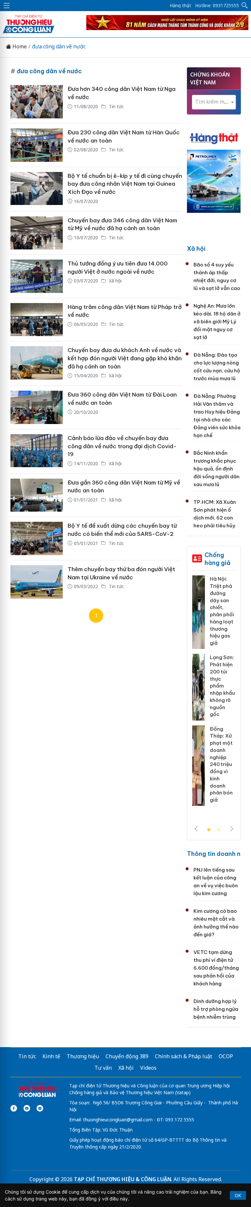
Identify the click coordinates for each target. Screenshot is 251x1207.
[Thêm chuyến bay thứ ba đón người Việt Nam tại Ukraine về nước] (36, 582)
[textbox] (213, 101)
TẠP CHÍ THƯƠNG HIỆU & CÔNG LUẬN (122, 1179)
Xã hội (115, 281)
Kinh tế (51, 1056)
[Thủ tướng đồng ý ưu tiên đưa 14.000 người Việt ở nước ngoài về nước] (36, 276)
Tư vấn (103, 1067)
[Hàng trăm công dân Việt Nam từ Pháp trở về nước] (36, 319)
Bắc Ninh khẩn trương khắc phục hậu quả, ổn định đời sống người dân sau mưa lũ (216, 468)
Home (19, 46)
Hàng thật (180, 5)
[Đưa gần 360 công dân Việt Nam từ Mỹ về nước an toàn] (36, 495)
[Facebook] (13, 1108)
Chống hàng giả (217, 559)
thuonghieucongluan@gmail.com (118, 1119)
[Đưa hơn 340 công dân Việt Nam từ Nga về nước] (36, 101)
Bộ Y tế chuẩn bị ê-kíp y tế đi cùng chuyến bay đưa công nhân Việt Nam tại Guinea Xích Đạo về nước (125, 184)
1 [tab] (209, 830)
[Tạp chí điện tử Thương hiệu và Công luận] (37, 1090)
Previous (196, 829)
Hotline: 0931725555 (217, 5)
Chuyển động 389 (127, 1056)
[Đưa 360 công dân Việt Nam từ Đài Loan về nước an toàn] (36, 407)
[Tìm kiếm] (245, 5)
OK (238, 1195)
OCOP (226, 1056)
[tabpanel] (214, 693)
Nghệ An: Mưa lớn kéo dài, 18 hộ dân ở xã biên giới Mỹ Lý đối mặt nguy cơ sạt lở (217, 321)
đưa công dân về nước (59, 46)
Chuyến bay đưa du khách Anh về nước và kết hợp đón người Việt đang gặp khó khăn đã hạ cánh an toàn (125, 358)
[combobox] (214, 102)
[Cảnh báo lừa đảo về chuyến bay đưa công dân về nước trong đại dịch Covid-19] (36, 451)
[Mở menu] (6, 5)
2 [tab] (218, 830)
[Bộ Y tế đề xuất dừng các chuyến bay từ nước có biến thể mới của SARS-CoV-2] (36, 538)
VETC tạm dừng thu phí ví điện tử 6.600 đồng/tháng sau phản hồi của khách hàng (216, 968)
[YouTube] (27, 1108)
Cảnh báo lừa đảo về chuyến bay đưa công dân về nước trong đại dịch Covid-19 (122, 446)
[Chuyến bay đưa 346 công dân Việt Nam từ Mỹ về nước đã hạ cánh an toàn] (36, 233)
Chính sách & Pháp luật (183, 1056)
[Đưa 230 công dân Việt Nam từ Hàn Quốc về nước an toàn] (36, 145)
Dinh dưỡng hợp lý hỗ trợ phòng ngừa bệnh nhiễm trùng (215, 1009)
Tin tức (116, 106)
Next (232, 829)
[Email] (40, 1108)
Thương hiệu (83, 1056)
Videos (148, 1067)
